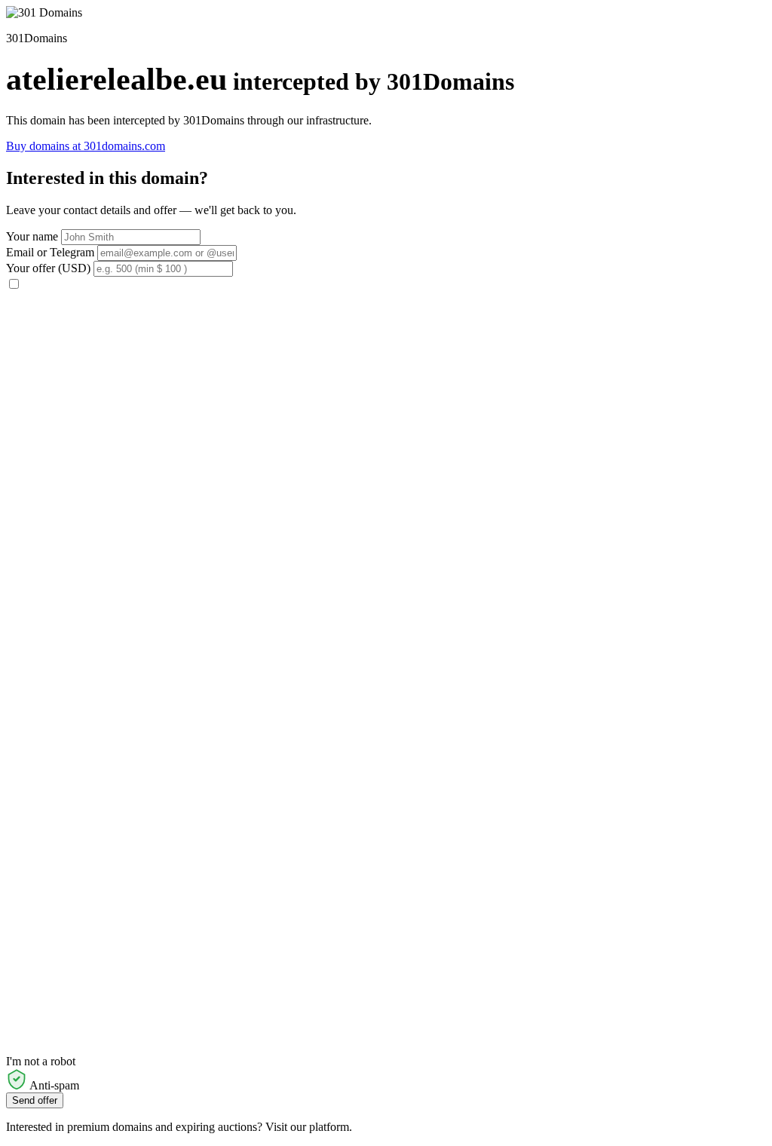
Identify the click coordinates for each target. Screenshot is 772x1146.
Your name (32, 236)
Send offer (34, 1100)
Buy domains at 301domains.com (85, 145)
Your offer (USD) (48, 268)
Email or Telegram (50, 252)
